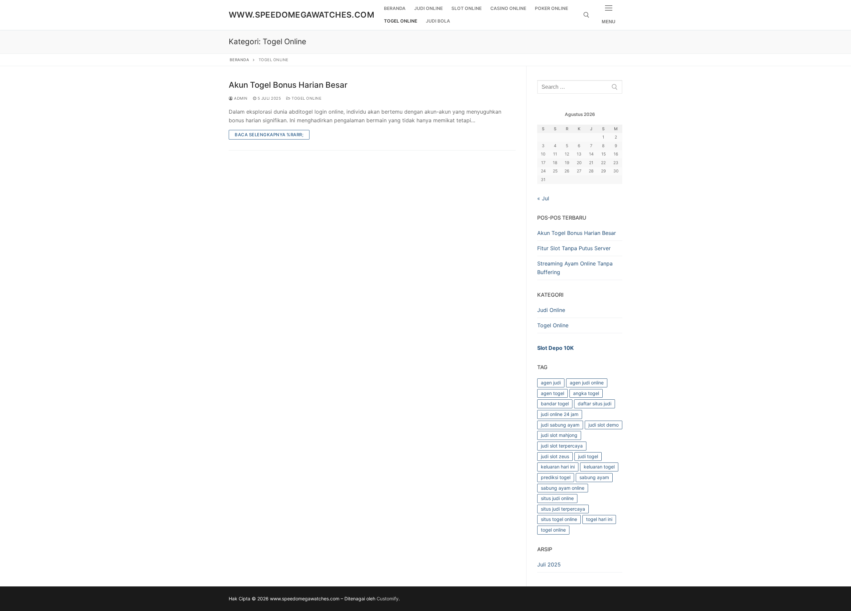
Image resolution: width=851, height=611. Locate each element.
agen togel (552, 393)
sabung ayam (594, 477)
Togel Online (306, 98)
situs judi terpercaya (563, 509)
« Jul (543, 198)
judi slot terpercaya (562, 446)
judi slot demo (603, 425)
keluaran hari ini (558, 466)
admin (240, 98)
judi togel (588, 456)
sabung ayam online (562, 488)
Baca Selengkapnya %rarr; (269, 134)
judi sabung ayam (560, 425)
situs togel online (559, 519)
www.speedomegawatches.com (301, 15)
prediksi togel (555, 477)
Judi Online (551, 310)
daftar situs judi (594, 403)
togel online (553, 530)
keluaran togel (599, 466)
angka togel (586, 393)
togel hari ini (599, 519)
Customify (388, 598)
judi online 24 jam (559, 414)
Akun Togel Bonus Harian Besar (288, 85)
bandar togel (555, 403)
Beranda (239, 59)
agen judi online (587, 382)
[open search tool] (586, 15)
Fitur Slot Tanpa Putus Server (574, 248)
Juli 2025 (549, 564)
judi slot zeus (555, 456)
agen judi (551, 382)
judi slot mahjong (559, 435)
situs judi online (557, 498)
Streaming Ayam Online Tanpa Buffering (575, 267)
